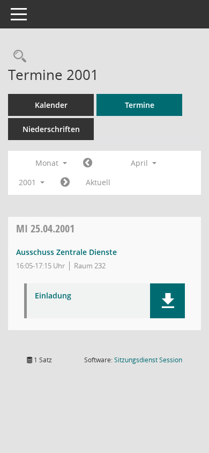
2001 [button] (28, 182)
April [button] (140, 163)
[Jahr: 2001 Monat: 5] (65, 182)
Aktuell (98, 182)
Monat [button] (48, 163)
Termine (139, 105)
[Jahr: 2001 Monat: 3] (87, 163)
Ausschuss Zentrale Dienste (66, 252)
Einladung (53, 296)
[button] (167, 300)
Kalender (51, 105)
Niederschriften (51, 129)
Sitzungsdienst (148, 359)
